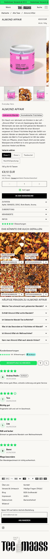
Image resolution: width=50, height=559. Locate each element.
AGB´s (26, 496)
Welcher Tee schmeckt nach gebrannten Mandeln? (23, 306)
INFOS (4, 219)
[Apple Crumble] (12, 248)
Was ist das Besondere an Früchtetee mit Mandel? (22, 326)
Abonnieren (24, 520)
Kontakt (27, 485)
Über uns (5, 485)
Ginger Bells (7, 287)
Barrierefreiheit (30, 500)
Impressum (6, 496)
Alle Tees (16, 13)
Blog (4, 492)
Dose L (17, 155)
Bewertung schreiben (18, 363)
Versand (13, 178)
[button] (7, 224)
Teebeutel (28, 155)
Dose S (7, 155)
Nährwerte (7, 214)
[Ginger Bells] (12, 281)
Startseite (5, 13)
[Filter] (40, 363)
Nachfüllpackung (11, 161)
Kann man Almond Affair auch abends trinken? (21, 340)
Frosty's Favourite (34, 287)
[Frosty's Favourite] (37, 281)
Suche (39, 7)
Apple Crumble (8, 255)
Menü (8, 7)
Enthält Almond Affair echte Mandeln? (17, 313)
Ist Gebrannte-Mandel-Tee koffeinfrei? (17, 320)
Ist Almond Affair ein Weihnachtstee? (17, 333)
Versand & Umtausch (10, 488)
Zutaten (6, 202)
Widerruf (5, 504)
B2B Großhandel (30, 492)
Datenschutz (7, 500)
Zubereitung (8, 209)
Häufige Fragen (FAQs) (33, 488)
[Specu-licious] (37, 248)
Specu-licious (31, 255)
